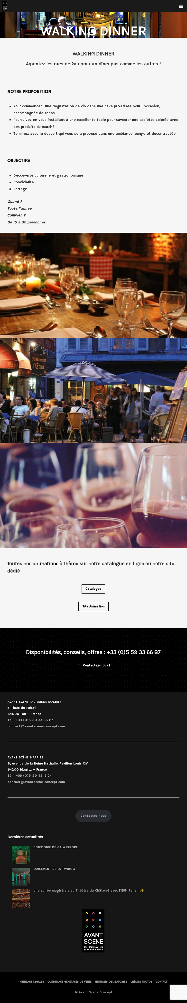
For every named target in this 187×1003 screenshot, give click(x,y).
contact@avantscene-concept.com (36, 726)
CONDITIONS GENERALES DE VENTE (69, 982)
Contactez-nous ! (96, 665)
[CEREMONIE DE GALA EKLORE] (21, 855)
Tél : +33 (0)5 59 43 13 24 (30, 776)
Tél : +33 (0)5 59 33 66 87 (30, 720)
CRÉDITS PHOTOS (141, 982)
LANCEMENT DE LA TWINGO (54, 869)
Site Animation (93, 606)
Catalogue (93, 589)
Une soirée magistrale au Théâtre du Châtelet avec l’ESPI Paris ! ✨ (88, 890)
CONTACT (161, 982)
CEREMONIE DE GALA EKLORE (55, 847)
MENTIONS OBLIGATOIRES (111, 982)
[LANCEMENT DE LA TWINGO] (21, 877)
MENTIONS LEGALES (32, 982)
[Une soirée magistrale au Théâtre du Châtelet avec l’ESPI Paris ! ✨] (21, 898)
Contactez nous (93, 816)
